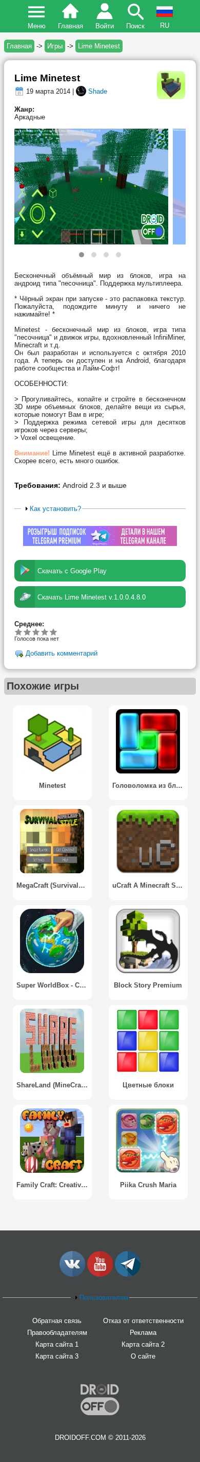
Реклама (143, 1332)
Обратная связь (57, 1321)
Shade (97, 91)
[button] (81, 255)
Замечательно (45, 632)
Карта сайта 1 (56, 1344)
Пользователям (103, 1297)
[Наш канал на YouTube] (100, 1274)
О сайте (143, 1356)
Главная (70, 26)
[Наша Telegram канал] (128, 1274)
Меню (37, 26)
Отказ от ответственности (143, 1321)
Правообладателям (57, 1332)
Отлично (53, 632)
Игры (55, 46)
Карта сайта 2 (143, 1344)
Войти (104, 26)
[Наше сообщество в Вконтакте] (72, 1274)
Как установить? (55, 509)
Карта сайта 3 (56, 1356)
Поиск (135, 26)
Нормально (27, 632)
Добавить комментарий (61, 654)
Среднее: (29, 624)
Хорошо (36, 632)
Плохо (18, 632)
